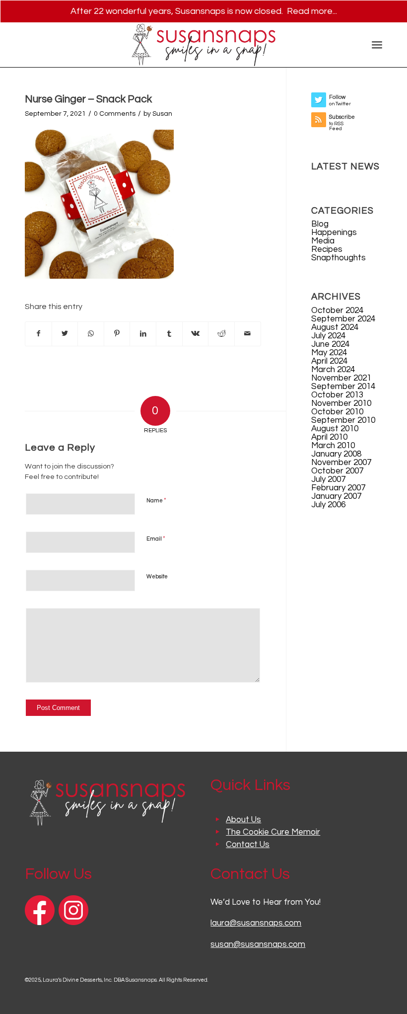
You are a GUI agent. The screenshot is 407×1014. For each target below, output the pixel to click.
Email (155, 538)
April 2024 (329, 361)
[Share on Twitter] (65, 334)
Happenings (334, 232)
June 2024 (330, 344)
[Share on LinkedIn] (143, 334)
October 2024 (337, 310)
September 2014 (343, 386)
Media (323, 240)
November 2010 (341, 403)
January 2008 (336, 454)
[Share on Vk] (195, 334)
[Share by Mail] (248, 334)
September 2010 (343, 420)
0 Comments (115, 113)
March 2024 (333, 369)
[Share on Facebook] (38, 334)
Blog (320, 224)
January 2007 (336, 496)
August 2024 (334, 327)
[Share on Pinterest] (117, 334)
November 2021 (341, 378)
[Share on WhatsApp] (91, 334)
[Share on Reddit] (221, 334)
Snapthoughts (338, 257)
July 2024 (328, 335)
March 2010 (333, 445)
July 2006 (328, 504)
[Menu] (377, 44)
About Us (243, 819)
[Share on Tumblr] (169, 334)
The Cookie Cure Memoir (273, 832)
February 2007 (338, 487)
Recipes (326, 249)
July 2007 (328, 479)
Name (156, 500)
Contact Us (248, 844)
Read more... (312, 11)
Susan (162, 113)
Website (157, 576)
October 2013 (337, 394)
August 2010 (334, 428)
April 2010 (329, 437)
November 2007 (341, 462)
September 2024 (343, 318)
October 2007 (337, 471)
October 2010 (337, 411)
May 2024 (329, 352)
